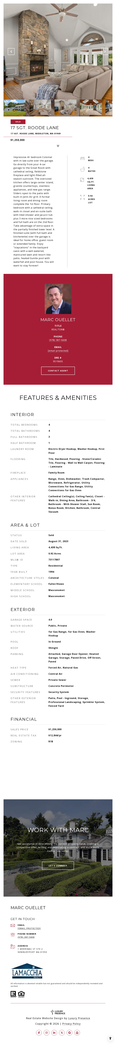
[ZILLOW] (77, 1033)
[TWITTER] (62, 1033)
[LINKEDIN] (54, 1033)
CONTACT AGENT (58, 370)
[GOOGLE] (69, 1033)
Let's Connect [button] (58, 865)
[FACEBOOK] (39, 1033)
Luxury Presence (79, 1018)
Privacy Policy (71, 1023)
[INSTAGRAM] (46, 1033)
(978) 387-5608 (58, 340)
